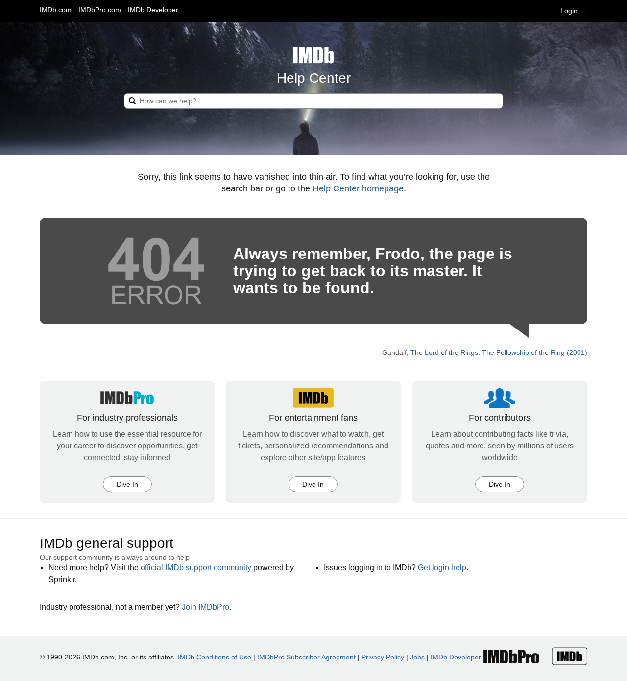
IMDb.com (56, 10)
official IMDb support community (196, 568)
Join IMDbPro (205, 607)
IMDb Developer (153, 10)
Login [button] (569, 11)
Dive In (127, 484)
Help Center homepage (358, 188)
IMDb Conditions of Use (214, 657)
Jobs (417, 657)
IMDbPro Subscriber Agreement (306, 657)
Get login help (442, 568)
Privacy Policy (383, 657)
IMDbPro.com (99, 10)
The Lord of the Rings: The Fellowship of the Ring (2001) (498, 352)
